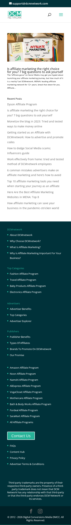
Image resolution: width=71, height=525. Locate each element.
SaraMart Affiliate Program (25, 416)
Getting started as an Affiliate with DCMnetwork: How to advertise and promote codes (35, 137)
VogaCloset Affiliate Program (26, 392)
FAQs (13, 445)
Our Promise (17, 355)
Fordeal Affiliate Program (24, 410)
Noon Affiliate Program (23, 373)
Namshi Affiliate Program (24, 379)
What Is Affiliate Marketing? (25, 247)
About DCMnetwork (21, 235)
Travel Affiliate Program (23, 280)
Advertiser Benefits (20, 309)
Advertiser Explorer (20, 321)
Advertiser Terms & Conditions (27, 464)
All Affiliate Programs (21, 422)
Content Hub (17, 452)
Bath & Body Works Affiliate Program (30, 404)
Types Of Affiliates (20, 343)
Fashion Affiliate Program (24, 273)
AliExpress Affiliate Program (25, 386)
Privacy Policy (17, 458)
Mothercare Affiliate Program (26, 398)
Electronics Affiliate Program (25, 292)
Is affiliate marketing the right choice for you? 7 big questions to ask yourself (35, 70)
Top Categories (18, 315)
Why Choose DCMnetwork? (25, 241)
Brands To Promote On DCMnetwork (30, 349)
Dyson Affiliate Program (22, 104)
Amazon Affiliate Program (24, 367)
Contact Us (21, 435)
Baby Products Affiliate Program (28, 286)
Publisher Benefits (20, 337)
